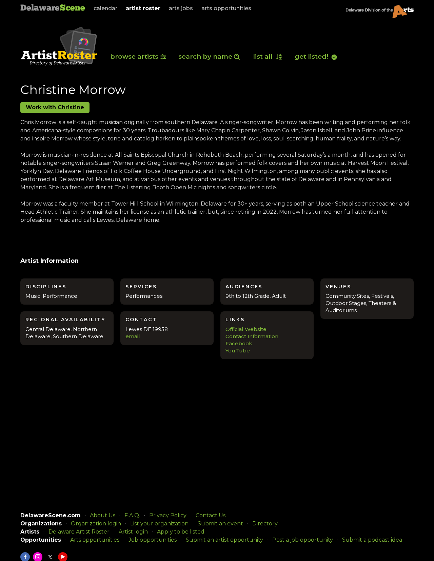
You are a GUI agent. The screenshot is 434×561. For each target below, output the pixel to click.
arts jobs (181, 8)
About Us (102, 515)
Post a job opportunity (302, 540)
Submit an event (220, 523)
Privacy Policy (167, 515)
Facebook (238, 343)
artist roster (143, 8)
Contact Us (210, 515)
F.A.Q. (132, 515)
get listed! (312, 56)
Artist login (133, 531)
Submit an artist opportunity (224, 540)
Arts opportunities (94, 540)
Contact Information (251, 336)
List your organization (159, 523)
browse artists (134, 56)
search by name (205, 56)
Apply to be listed (180, 531)
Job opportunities (153, 540)
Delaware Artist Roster (79, 531)
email (132, 336)
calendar (105, 8)
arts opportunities (226, 8)
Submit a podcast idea (372, 540)
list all (263, 56)
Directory (265, 523)
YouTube (237, 350)
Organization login (96, 523)
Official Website (246, 329)
